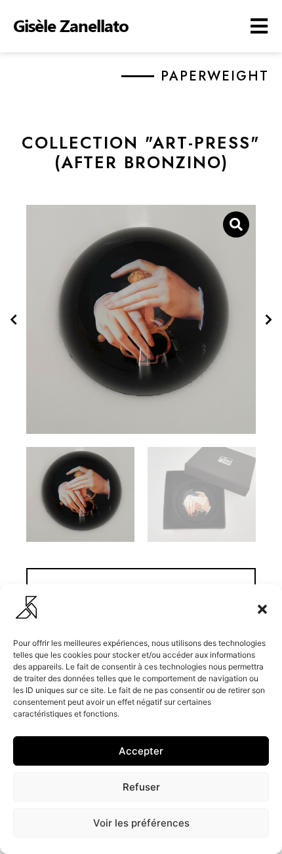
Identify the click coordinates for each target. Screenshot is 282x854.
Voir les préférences (141, 823)
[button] (262, 609)
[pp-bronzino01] (141, 319)
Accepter (141, 751)
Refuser (141, 787)
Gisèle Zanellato (71, 25)
